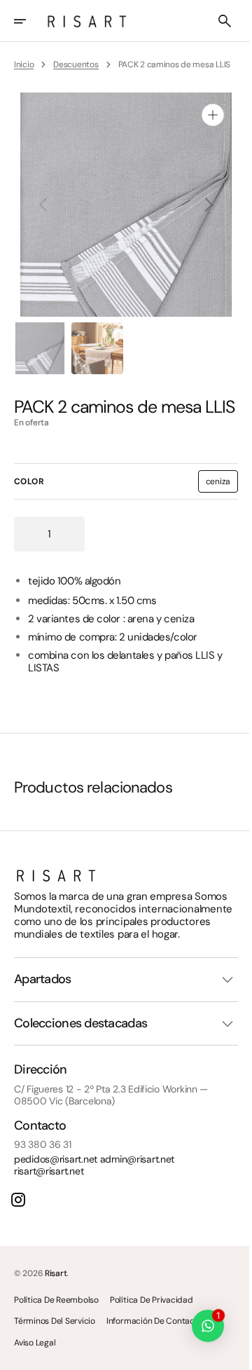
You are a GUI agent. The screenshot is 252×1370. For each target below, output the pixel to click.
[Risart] (87, 21)
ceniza (211, 507)
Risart (55, 1309)
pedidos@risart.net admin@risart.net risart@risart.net (94, 1202)
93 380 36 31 (42, 1181)
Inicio (24, 64)
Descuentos (75, 64)
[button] (29, 21)
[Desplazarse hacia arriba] (225, 1353)
